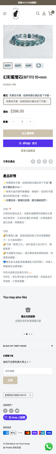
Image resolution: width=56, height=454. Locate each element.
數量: (6, 121)
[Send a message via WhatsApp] (48, 446)
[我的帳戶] (44, 13)
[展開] (4, 13)
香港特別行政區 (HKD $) (15, 395)
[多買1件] (30, 121)
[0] (50, 13)
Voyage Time (9, 84)
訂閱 (10, 380)
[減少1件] (14, 121)
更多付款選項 (28, 150)
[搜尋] (38, 13)
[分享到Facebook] (33, 161)
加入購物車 (28, 133)
